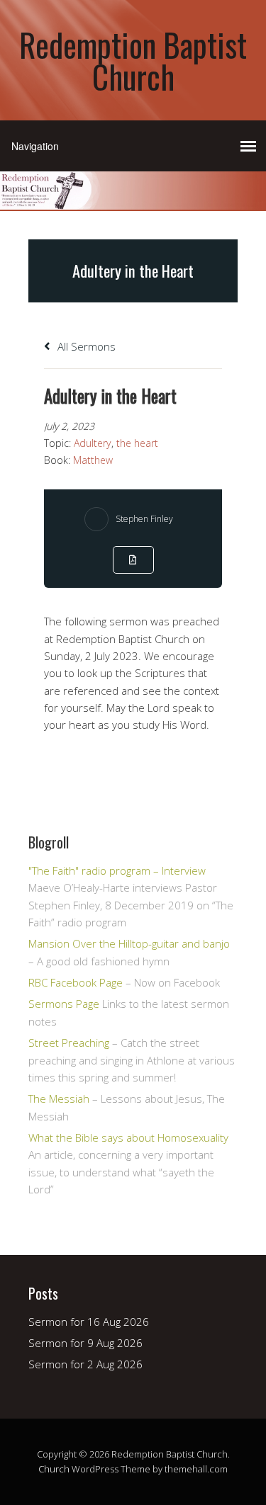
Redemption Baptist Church (133, 60)
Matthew (93, 460)
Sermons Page (63, 1003)
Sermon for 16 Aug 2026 (88, 1321)
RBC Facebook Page (75, 982)
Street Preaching (68, 1042)
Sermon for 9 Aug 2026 (85, 1343)
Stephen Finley (144, 519)
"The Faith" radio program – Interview (117, 870)
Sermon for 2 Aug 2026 (85, 1364)
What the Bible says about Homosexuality (128, 1137)
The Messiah (58, 1098)
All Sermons (85, 346)
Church (54, 1469)
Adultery (92, 443)
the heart (137, 443)
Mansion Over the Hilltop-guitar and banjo (129, 943)
